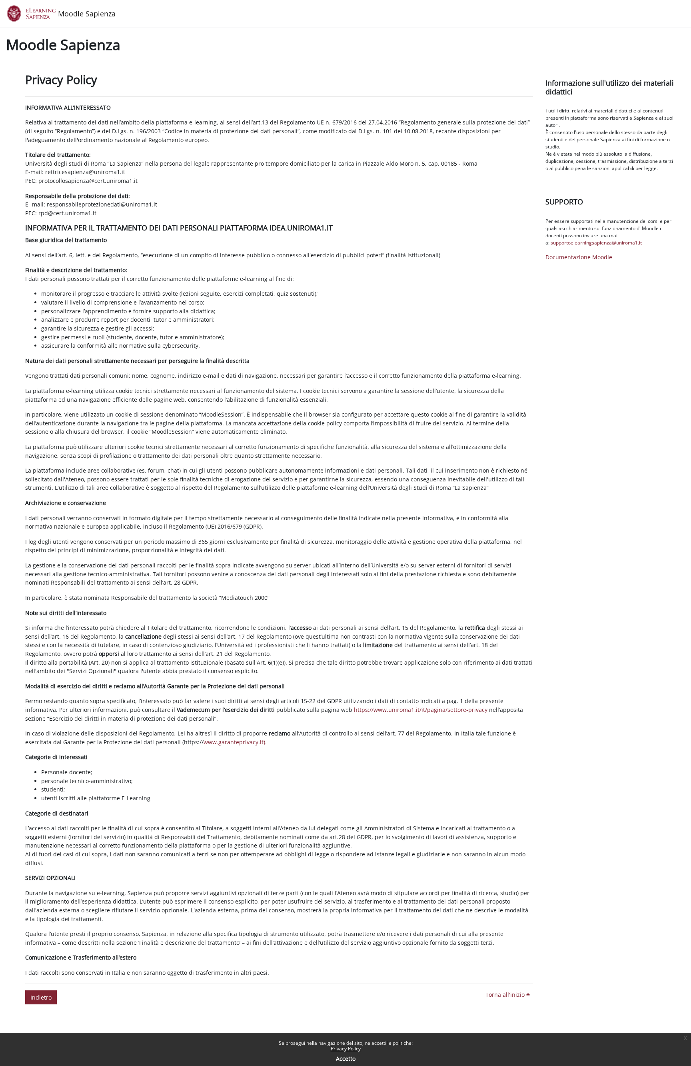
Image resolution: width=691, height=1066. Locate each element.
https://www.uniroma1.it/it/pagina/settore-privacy (420, 709)
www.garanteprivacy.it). (235, 742)
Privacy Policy (346, 1048)
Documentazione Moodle (578, 257)
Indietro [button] (41, 997)
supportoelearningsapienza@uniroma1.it (596, 242)
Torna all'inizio (505, 994)
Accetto (345, 1058)
